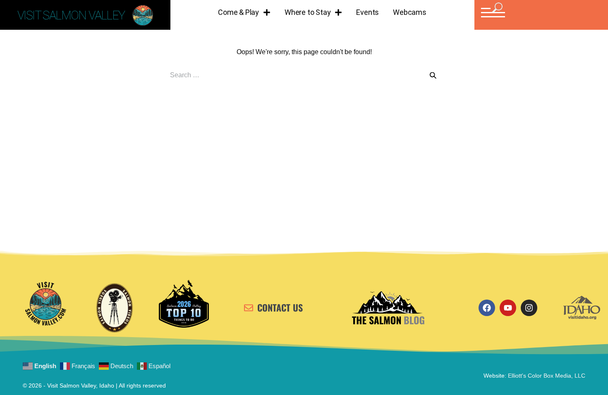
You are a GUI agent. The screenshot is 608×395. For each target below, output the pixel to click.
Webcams (409, 12)
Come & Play (238, 12)
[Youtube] (508, 308)
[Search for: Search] (304, 75)
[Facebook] (487, 308)
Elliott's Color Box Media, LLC (546, 375)
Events (367, 12)
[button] (492, 12)
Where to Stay (307, 12)
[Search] (433, 75)
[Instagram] (529, 308)
